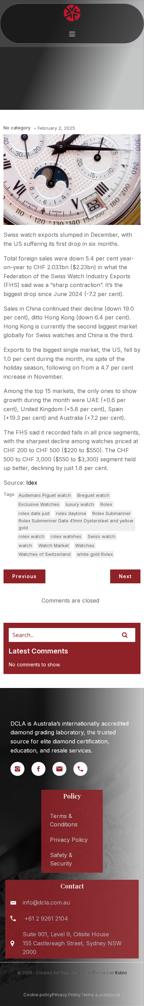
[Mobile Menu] (72, 34)
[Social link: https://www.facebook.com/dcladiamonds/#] (41, 769)
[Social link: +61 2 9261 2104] (83, 769)
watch (25, 545)
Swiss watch (101, 536)
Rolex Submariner (111, 513)
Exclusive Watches (39, 504)
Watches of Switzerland (45, 554)
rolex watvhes (66, 536)
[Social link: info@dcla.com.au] (62, 769)
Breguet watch (93, 495)
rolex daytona (71, 513)
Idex (31, 482)
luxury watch (80, 504)
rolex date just (34, 513)
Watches (84, 545)
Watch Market (53, 545)
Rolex (106, 504)
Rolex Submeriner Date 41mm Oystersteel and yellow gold (76, 524)
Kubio (121, 972)
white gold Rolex (95, 554)
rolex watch (31, 536)
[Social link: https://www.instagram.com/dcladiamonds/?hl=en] (20, 769)
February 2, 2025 (56, 128)
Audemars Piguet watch (45, 495)
